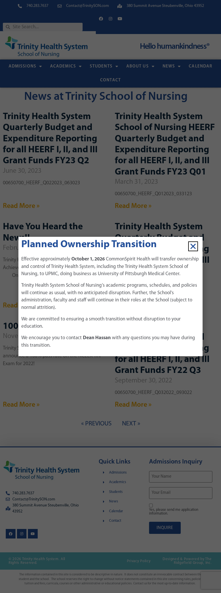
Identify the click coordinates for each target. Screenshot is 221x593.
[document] (110, 296)
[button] (193, 246)
